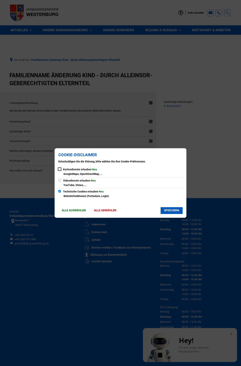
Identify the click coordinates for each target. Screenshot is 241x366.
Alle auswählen (74, 210)
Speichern (171, 210)
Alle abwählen (105, 210)
